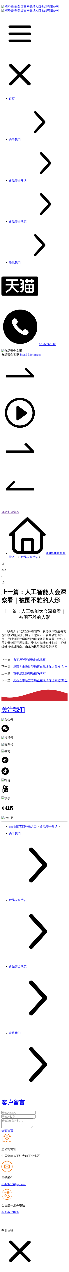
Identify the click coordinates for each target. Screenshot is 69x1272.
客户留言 (13, 1102)
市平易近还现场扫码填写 (29, 659)
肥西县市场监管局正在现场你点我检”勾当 (40, 666)
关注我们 (13, 709)
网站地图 (46, 1219)
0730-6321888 (47, 344)
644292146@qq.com (13, 1184)
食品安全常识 (10, 512)
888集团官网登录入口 (23, 826)
